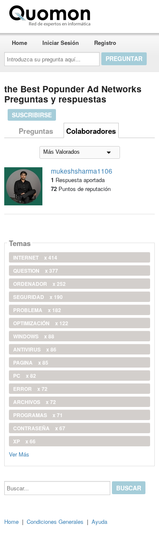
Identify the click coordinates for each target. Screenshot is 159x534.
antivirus (34, 349)
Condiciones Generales (55, 521)
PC (24, 375)
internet (35, 257)
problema (37, 310)
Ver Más (19, 453)
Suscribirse (32, 115)
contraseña (39, 428)
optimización (40, 323)
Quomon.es (120, 14)
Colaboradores (91, 131)
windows (33, 336)
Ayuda (99, 521)
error (30, 389)
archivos (34, 402)
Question (35, 270)
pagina (30, 362)
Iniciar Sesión (60, 43)
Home (19, 43)
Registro (105, 43)
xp (24, 441)
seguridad (38, 297)
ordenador (39, 284)
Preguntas (36, 131)
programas (38, 415)
